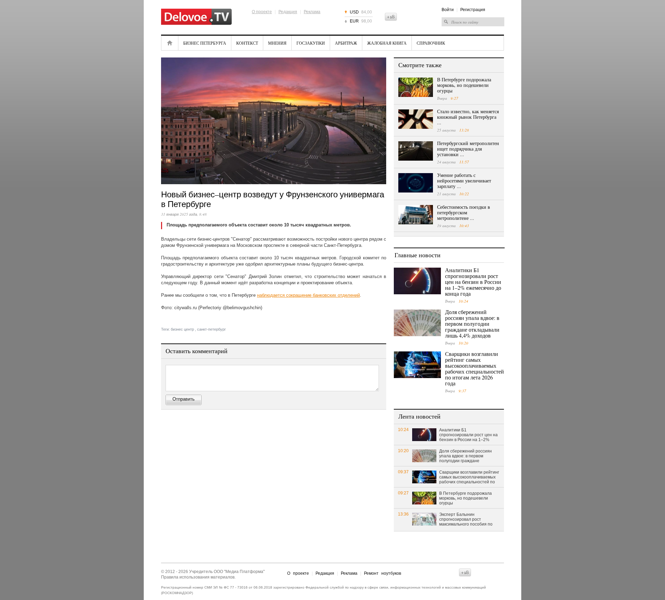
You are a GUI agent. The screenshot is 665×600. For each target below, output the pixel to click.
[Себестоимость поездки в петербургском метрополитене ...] (415, 214)
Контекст (247, 43)
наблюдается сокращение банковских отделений (308, 295)
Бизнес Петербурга (204, 43)
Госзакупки (310, 43)
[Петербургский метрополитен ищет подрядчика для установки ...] (415, 151)
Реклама (312, 11)
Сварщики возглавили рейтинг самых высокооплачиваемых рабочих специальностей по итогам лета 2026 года (474, 368)
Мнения (277, 43)
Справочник (431, 43)
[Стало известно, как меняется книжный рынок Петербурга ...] (415, 119)
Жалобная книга (387, 43)
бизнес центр (182, 329)
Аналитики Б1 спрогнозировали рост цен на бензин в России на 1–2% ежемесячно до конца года (473, 281)
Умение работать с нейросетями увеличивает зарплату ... (464, 180)
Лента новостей (419, 416)
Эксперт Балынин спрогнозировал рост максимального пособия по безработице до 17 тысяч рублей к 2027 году (466, 519)
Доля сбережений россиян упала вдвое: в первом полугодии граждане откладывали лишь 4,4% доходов (472, 323)
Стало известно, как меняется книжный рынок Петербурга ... (468, 117)
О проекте (262, 11)
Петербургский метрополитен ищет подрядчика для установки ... (468, 149)
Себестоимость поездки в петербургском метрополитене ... (463, 212)
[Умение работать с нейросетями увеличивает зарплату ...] (415, 182)
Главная (170, 43)
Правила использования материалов (197, 577)
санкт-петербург (211, 329)
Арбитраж (346, 43)
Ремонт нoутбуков (382, 573)
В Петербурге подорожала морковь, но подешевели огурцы (464, 85)
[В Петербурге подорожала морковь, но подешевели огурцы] (415, 87)
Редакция (287, 11)
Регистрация (472, 9)
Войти (448, 9)
